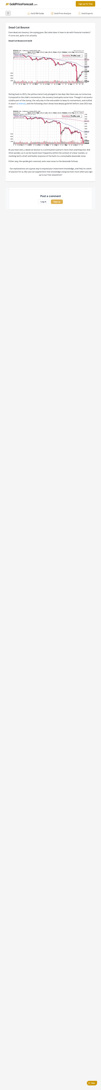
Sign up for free (85, 3)
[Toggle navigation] (8, 13)
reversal (22, 103)
